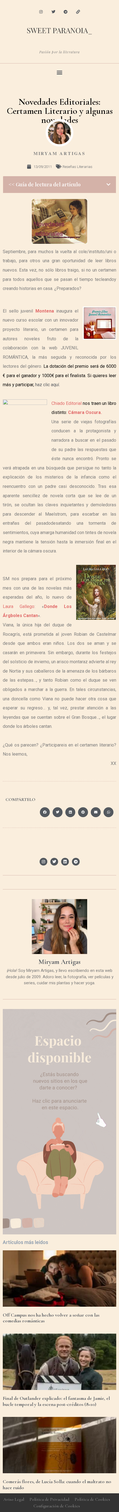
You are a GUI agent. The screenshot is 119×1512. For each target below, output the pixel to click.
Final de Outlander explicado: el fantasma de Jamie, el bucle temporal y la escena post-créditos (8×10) (56, 1401)
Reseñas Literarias (77, 167)
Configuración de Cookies (56, 1506)
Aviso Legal (13, 1499)
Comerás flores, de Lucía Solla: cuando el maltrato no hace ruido (57, 1484)
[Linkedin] (65, 862)
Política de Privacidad (49, 1499)
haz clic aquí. (47, 384)
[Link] (78, 12)
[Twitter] (53, 12)
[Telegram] (66, 12)
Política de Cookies (92, 1499)
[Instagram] (41, 12)
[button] (59, 72)
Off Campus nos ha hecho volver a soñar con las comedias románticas (51, 1318)
